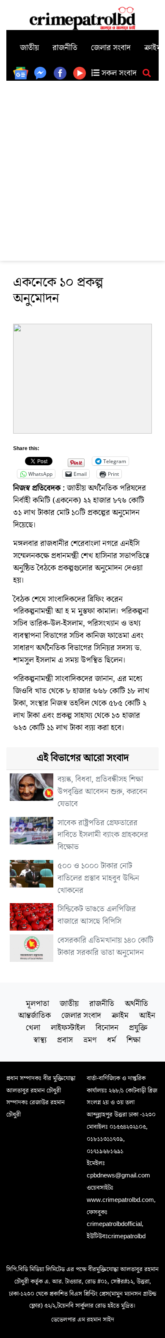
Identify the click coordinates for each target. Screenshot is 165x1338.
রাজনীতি (64, 48)
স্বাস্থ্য (40, 1040)
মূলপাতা (37, 1004)
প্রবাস (65, 1040)
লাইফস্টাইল (68, 1028)
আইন (147, 1015)
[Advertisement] (82, 167)
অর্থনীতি (136, 1004)
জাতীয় (29, 48)
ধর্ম (111, 1040)
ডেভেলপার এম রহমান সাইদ (82, 1319)
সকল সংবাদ (118, 73)
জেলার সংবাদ (111, 48)
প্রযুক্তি (138, 1028)
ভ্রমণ (89, 1040)
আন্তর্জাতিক (34, 1015)
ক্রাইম (120, 1015)
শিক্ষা (133, 1040)
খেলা (33, 1028)
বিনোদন (107, 1028)
